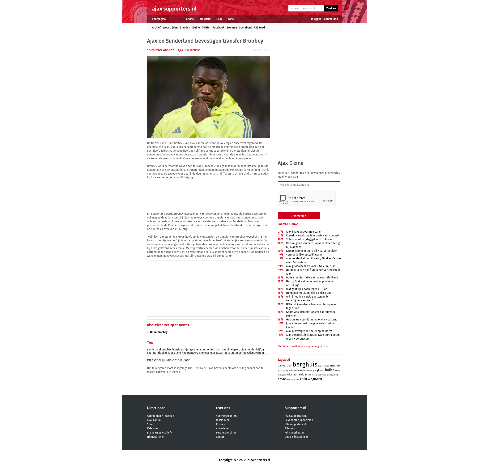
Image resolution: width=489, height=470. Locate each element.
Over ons (223, 408)
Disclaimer (222, 420)
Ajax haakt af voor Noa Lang (303, 231)
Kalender (152, 428)
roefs (226, 352)
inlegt (280, 375)
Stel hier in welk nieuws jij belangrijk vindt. (304, 346)
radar (219, 352)
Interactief (205, 19)
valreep (260, 352)
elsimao (292, 370)
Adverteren (222, 428)
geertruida (239, 349)
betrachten (208, 349)
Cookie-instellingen (296, 436)
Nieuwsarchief (156, 436)
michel (308, 375)
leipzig (176, 349)
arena (197, 349)
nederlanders (190, 352)
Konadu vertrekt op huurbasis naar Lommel (312, 235)
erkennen (309, 370)
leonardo (298, 374)
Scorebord (245, 27)
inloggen (316, 19)
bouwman (325, 366)
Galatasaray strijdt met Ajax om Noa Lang (311, 319)
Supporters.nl (295, 408)
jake (284, 375)
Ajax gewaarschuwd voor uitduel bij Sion (310, 266)
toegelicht (248, 352)
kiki (289, 374)
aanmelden (331, 19)
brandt (333, 366)
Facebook (218, 27)
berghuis (304, 364)
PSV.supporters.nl (295, 424)
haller (329, 370)
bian (218, 349)
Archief (156, 27)
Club (219, 19)
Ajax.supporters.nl (296, 415)
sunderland (154, 349)
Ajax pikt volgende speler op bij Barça (309, 331)
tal (232, 352)
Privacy (220, 424)
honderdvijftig (255, 349)
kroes (171, 352)
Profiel (231, 19)
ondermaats (322, 375)
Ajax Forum (154, 420)
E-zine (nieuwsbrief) (159, 432)
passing (335, 375)
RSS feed (259, 27)
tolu (303, 379)
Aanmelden (154, 415)
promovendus (207, 352)
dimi (339, 366)
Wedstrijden (170, 27)
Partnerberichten (226, 432)
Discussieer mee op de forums (168, 325)
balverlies (285, 365)
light (178, 352)
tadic (297, 380)
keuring (151, 352)
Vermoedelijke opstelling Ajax (304, 254)
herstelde (338, 370)
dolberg (285, 370)
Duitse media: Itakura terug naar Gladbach (312, 277)
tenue (238, 352)
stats (288, 380)
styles (293, 380)
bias (319, 366)
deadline (227, 349)
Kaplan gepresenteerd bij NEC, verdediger (311, 250)
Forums (189, 19)
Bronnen (232, 27)
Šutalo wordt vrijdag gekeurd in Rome (309, 239)
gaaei (314, 370)
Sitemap (290, 428)
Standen (185, 27)
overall (329, 375)
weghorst (315, 379)
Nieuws (175, 19)
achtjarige (187, 349)
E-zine (196, 27)
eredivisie (300, 370)
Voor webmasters (226, 415)
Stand (150, 424)
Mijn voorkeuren (294, 432)
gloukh (320, 370)
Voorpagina (159, 19)
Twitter (206, 27)
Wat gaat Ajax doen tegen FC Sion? (307, 289)
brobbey (167, 349)
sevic (282, 379)
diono (280, 370)
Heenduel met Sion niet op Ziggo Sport (309, 292)
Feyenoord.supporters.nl (299, 420)
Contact (220, 436)
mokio (314, 375)
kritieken (162, 352)
